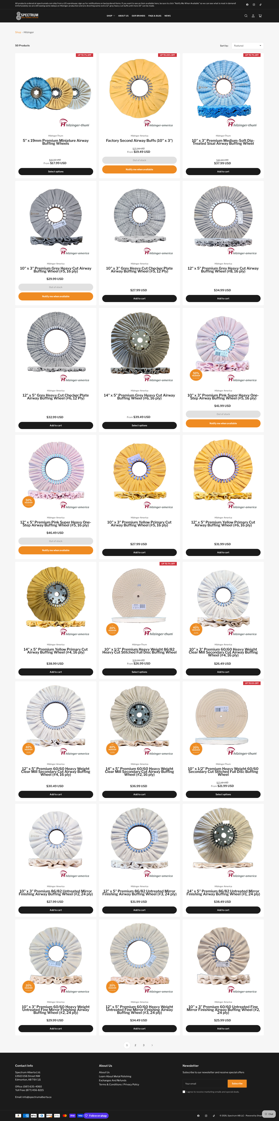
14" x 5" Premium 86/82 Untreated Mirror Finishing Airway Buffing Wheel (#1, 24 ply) (223, 892)
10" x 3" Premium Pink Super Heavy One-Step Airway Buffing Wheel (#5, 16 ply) (223, 396)
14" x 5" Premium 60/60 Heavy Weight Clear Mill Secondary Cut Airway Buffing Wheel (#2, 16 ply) (139, 771)
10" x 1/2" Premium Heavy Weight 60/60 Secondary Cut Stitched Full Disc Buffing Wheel (223, 771)
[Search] (246, 15)
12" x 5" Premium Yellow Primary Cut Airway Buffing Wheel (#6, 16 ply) (223, 523)
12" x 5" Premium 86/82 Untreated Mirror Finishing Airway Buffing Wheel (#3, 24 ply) (139, 892)
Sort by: (224, 45)
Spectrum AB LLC (236, 1115)
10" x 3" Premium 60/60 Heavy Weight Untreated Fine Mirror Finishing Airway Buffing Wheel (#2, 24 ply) (56, 1010)
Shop (109, 16)
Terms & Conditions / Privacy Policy (119, 1084)
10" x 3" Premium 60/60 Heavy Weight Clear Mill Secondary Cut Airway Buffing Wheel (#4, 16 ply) (223, 652)
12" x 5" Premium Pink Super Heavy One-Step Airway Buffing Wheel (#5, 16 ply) (55, 523)
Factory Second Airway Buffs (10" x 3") (139, 140)
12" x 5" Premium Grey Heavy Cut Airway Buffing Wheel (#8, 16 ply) (223, 269)
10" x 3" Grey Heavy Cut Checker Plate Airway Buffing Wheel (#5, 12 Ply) (139, 269)
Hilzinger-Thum (55, 135)
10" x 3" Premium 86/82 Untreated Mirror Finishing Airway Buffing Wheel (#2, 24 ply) (56, 892)
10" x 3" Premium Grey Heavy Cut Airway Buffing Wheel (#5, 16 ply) (55, 269)
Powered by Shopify (255, 1115)
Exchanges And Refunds (112, 1080)
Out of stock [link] (139, 160)
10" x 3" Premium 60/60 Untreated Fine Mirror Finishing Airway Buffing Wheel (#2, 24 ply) (223, 1010)
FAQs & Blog (154, 16)
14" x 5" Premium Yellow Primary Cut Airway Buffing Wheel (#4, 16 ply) (56, 651)
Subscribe (237, 1083)
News (168, 16)
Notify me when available (139, 169)
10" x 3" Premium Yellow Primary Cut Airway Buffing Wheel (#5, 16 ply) (139, 523)
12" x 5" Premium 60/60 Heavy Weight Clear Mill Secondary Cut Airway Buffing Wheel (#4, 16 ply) (55, 771)
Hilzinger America (139, 135)
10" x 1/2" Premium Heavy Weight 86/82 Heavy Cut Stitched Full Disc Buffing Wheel (139, 651)
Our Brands (138, 16)
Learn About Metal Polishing (115, 1076)
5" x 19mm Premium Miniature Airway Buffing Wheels (56, 142)
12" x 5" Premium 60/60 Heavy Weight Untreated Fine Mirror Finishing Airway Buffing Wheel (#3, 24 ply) (139, 1010)
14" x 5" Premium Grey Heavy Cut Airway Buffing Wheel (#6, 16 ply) (139, 396)
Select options (55, 171)
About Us (123, 16)
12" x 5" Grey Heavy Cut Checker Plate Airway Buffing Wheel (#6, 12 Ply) (56, 396)
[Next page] (152, 1045)
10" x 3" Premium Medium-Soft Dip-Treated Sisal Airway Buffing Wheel (223, 142)
